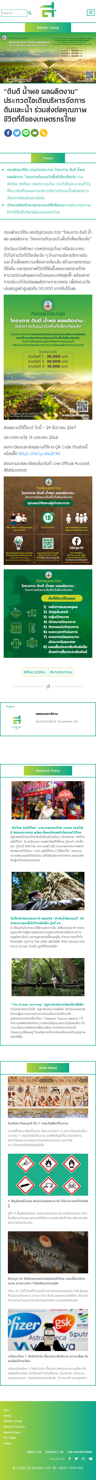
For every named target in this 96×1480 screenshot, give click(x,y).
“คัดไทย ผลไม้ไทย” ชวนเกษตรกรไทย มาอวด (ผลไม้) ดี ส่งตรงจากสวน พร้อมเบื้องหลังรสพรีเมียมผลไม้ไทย (46, 830)
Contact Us (54, 1452)
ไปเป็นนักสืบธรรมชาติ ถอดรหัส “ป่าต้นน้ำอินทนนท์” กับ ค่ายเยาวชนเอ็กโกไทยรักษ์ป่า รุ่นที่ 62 (47, 921)
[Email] (35, 133)
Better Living (13, 1421)
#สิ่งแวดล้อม (35, 671)
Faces (7, 1415)
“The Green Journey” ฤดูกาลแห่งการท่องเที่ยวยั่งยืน (47, 1004)
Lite (6, 1410)
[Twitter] (17, 133)
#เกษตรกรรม (61, 671)
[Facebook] (8, 133)
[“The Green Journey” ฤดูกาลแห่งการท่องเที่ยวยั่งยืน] (48, 976)
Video (8, 1443)
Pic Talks (10, 1437)
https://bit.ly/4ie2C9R (39, 453)
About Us (34, 1452)
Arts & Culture (14, 1426)
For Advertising (80, 1452)
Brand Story (12, 1432)
